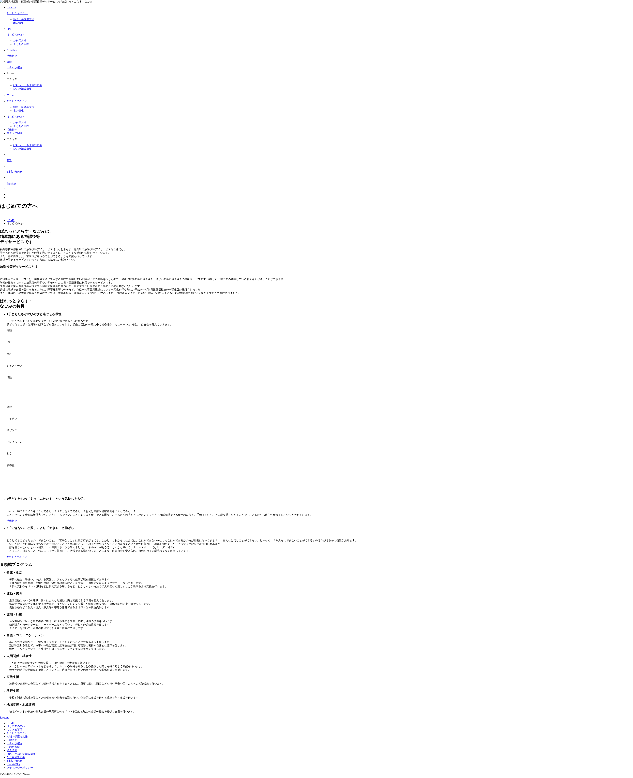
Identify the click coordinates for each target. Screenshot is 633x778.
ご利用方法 (19, 40)
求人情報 (18, 22)
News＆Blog (13, 764)
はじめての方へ (16, 116)
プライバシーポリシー (20, 767)
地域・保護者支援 (23, 19)
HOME (11, 723)
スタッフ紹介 (14, 133)
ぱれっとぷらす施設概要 (27, 85)
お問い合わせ (14, 760)
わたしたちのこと (17, 101)
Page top (4, 717)
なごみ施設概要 (22, 88)
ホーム (11, 94)
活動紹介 (12, 129)
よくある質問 (21, 44)
